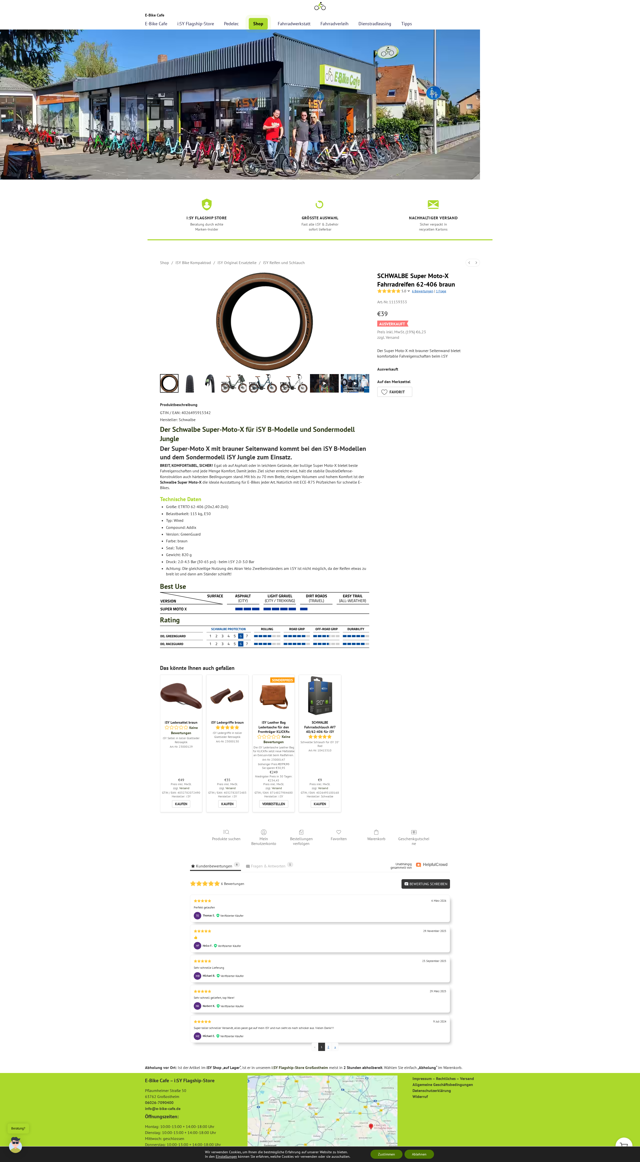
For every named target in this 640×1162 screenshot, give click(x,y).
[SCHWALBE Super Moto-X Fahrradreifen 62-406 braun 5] (293, 383)
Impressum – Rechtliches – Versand (443, 1078)
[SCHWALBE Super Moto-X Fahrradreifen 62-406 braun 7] (355, 383)
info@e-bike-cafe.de (162, 1108)
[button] (394, 392)
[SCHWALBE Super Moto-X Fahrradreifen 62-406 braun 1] (189, 383)
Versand (392, 337)
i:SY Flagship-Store (195, 24)
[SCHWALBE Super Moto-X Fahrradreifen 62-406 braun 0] (169, 383)
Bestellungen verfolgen (301, 841)
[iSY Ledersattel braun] (181, 696)
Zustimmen (386, 1154)
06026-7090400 (159, 1102)
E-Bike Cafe (156, 24)
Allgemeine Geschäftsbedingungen (442, 1084)
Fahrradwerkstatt (294, 24)
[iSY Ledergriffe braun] (227, 696)
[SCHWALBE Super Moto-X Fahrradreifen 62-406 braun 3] (233, 383)
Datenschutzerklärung (431, 1090)
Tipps (406, 24)
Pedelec (231, 24)
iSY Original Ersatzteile (237, 262)
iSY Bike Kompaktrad (193, 262)
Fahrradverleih (334, 24)
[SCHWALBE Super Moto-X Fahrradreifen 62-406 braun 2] (210, 383)
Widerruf (420, 1096)
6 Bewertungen (422, 291)
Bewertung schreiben (427, 884)
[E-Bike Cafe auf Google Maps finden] (323, 1112)
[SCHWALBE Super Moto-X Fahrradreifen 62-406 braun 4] (262, 383)
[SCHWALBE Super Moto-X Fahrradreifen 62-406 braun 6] (324, 383)
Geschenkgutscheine (413, 841)
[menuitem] (469, 262)
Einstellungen (226, 1156)
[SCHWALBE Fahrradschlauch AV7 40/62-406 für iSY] (320, 696)
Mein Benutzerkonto (263, 841)
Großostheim (316, 1067)
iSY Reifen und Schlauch (284, 262)
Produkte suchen (226, 838)
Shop (258, 24)
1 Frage (441, 291)
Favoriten (339, 838)
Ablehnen (419, 1154)
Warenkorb (376, 838)
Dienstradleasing (374, 24)
